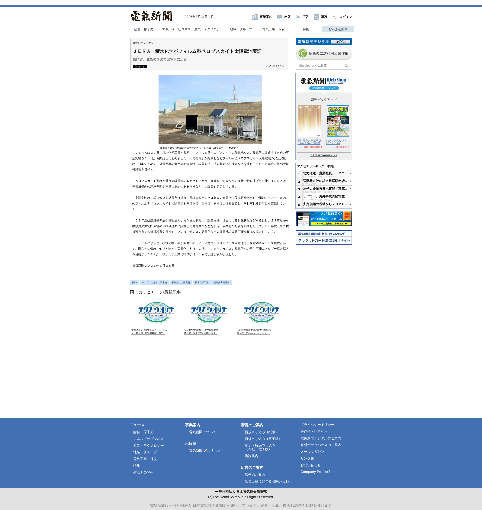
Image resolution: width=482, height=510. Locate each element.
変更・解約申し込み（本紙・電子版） (260, 447)
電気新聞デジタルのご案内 (320, 438)
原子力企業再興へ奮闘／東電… (325, 188)
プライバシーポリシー (317, 425)
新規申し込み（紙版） (262, 432)
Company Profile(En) (317, 472)
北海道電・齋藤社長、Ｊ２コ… (325, 173)
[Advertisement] (169, 372)
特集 (306, 29)
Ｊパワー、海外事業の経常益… (325, 196)
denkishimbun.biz (323, 155)
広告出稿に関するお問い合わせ (268, 481)
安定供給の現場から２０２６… (325, 204)
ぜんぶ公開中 (338, 29)
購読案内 (251, 456)
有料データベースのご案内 (320, 445)
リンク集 (307, 458)
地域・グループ (241, 29)
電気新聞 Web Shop (204, 451)
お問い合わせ (310, 465)
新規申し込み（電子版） (263, 439)
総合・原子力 (143, 29)
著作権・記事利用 (314, 431)
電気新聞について (202, 432)
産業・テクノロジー (208, 29)
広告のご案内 (255, 474)
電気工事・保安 (273, 29)
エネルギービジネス (176, 29)
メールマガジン (312, 452)
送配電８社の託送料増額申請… (325, 181)
